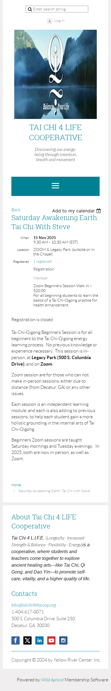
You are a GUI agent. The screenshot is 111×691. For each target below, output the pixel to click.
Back (15, 209)
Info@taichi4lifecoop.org (33, 605)
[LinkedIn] (39, 640)
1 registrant (42, 261)
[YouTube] (51, 640)
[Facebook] (15, 640)
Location (23, 249)
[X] (27, 640)
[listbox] (77, 210)
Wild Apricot (52, 680)
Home (16, 485)
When (24, 238)
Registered (21, 261)
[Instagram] (63, 640)
